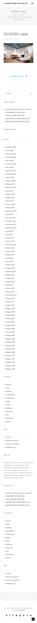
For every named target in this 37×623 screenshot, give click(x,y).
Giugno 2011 (9, 302)
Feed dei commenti (12, 444)
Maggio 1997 (10, 359)
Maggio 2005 (10, 335)
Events (7, 405)
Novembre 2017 (10, 224)
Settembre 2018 (10, 211)
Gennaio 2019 (10, 204)
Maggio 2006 (10, 329)
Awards (8, 385)
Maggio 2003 (10, 342)
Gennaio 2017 (10, 241)
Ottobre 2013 (9, 288)
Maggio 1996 (10, 362)
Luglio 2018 (9, 214)
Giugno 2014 (9, 278)
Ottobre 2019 (9, 184)
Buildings (8, 391)
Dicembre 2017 (10, 221)
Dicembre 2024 (10, 157)
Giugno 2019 (9, 194)
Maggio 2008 (10, 315)
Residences (9, 418)
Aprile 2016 (9, 258)
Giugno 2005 (9, 332)
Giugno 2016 (9, 251)
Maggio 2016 (10, 255)
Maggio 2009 (10, 312)
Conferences (9, 398)
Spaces (21, 15)
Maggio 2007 (10, 325)
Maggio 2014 (10, 282)
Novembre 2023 (10, 164)
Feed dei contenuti (12, 440)
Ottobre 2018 (9, 208)
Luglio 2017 (9, 234)
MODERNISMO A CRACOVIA (15, 112)
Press (7, 415)
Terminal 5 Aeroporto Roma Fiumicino (19, 109)
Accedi (8, 437)
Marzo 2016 (9, 261)
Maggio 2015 (10, 268)
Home (15, 15)
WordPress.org (10, 447)
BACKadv (22, 610)
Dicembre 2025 (10, 147)
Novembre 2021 (10, 174)
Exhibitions (9, 408)
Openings (8, 411)
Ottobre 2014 (9, 275)
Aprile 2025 (9, 151)
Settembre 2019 (10, 187)
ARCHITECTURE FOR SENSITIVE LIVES (18, 119)
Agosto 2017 (9, 231)
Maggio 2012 (10, 298)
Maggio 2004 (10, 339)
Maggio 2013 (10, 292)
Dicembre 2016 (10, 245)
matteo (18, 39)
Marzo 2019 (9, 201)
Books (7, 388)
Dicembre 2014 (10, 272)
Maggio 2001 (10, 349)
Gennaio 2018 (10, 218)
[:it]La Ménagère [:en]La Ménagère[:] (19, 17)
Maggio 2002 (10, 345)
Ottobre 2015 (9, 265)
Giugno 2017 (9, 238)
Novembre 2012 (10, 295)
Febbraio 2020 (10, 181)
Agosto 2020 (9, 177)
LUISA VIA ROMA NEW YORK (15, 115)
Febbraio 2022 (10, 171)
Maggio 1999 (10, 355)
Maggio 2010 (10, 308)
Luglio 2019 (9, 191)
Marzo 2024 (9, 161)
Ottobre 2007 (9, 319)
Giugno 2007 (9, 322)
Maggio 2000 (10, 352)
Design (7, 401)
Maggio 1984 (10, 369)
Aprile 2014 (9, 285)
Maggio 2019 (10, 198)
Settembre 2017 (10, 228)
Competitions (10, 395)
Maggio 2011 (10, 305)
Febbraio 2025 (10, 154)
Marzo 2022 (9, 167)
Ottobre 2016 (9, 248)
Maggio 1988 (10, 366)
